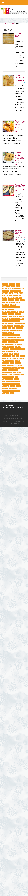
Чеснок (20, 381)
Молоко (17, 335)
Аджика (5, 284)
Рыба (4, 358)
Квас (12, 309)
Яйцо (15, 388)
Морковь (5, 337)
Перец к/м (18, 346)
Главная (6, 23)
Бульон (18, 290)
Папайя (20, 344)
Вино (11, 293)
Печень (12, 349)
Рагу (17, 351)
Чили (11, 384)
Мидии (12, 332)
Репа (13, 356)
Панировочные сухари (9, 344)
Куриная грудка (20, 323)
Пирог (17, 349)
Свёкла (12, 360)
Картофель (6, 309)
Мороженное (13, 337)
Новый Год (10, 339)
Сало (9, 358)
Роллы (22, 356)
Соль (4, 365)
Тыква (4, 374)
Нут (16, 339)
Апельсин (12, 284)
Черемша (5, 381)
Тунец (19, 372)
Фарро (15, 374)
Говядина (12, 295)
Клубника (11, 314)
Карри (17, 307)
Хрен (16, 377)
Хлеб (12, 377)
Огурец (5, 342)
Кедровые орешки (8, 311)
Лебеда (22, 325)
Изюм (22, 300)
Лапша (16, 325)
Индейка (5, 302)
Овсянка (21, 339)
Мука (20, 337)
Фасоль (21, 374)
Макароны (19, 328)
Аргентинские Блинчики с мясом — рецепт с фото (20, 124)
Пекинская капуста (8, 346)
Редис (11, 353)
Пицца (22, 349)
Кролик (5, 321)
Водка (21, 293)
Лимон (5, 328)
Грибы (4, 300)
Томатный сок (7, 372)
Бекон (21, 288)
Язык (10, 388)
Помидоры (6, 351)
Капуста (12, 304)
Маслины (5, 332)
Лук (10, 328)
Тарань (10, 370)
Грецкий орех (12, 297)
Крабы (21, 316)
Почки (12, 351)
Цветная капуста (7, 379)
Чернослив (13, 381)
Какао (18, 302)
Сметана (18, 363)
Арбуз (18, 284)
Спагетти (5, 367)
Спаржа (12, 367)
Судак (17, 367)
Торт (14, 372)
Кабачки (12, 302)
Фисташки (6, 377)
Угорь (9, 374)
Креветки (21, 318)
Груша (17, 300)
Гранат (5, 297)
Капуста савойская (8, 307)
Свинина (5, 360)
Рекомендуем (6, 356)
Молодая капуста (8, 335)
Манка (12, 330)
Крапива (5, 318)
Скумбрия (5, 363)
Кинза (21, 311)
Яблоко (5, 388)
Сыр (22, 367)
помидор (5, 393)
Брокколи (6, 290)
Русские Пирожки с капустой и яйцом (19, 232)
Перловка (5, 349)
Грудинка (11, 300)
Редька (17, 353)
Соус (20, 365)
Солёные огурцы (12, 365)
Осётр (15, 342)
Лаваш (11, 325)
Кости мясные (14, 316)
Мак (13, 328)
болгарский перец (8, 391)
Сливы (12, 363)
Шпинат (12, 386)
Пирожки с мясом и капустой (19, 35)
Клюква (18, 314)
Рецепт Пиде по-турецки (20, 186)
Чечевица (5, 384)
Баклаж (5, 286)
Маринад (18, 330)
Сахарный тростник (18, 358)
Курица (5, 325)
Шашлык (17, 384)
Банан (5, 288)
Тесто (15, 370)
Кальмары (6, 304)
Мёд (4, 339)
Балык (18, 286)
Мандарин (6, 330)
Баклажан (12, 286)
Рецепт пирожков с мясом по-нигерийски (19, 78)
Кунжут (12, 323)
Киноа (5, 314)
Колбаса (5, 316)
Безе (17, 288)
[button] (2, 2)
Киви (16, 311)
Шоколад (5, 386)
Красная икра (13, 318)
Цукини (16, 379)
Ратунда (5, 353)
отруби (17, 391)
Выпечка (11, 23)
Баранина (11, 288)
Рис (18, 356)
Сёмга (4, 370)
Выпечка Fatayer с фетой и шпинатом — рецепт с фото (19, 156)
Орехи (10, 342)
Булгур (12, 290)
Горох (18, 295)
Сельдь (18, 360)
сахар (11, 393)
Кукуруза (5, 323)
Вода (15, 293)
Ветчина (5, 293)
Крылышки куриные (14, 321)
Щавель (19, 386)
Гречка (19, 297)
